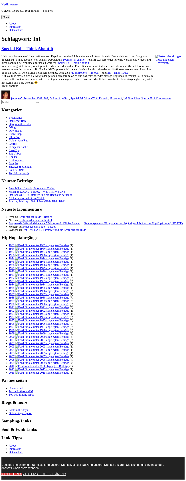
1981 (12, 274)
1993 (12, 313)
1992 (12, 310)
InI (125, 98)
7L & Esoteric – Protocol (85, 72)
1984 (12, 284)
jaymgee (16, 98)
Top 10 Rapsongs (19, 173)
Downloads (15, 130)
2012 (12, 369)
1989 (45, 98)
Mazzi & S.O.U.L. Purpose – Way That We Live (37, 191)
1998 (12, 330)
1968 (12, 255)
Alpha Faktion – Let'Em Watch (27, 198)
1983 (12, 281)
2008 (12, 359)
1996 (12, 323)
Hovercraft (116, 98)
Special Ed (76, 98)
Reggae (13, 156)
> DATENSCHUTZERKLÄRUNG (44, 474)
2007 (12, 356)
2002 (12, 343)
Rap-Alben (15, 153)
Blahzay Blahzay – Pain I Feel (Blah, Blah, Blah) (37, 201)
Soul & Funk (16, 169)
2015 (12, 372)
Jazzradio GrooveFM (21, 391)
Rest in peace (16, 160)
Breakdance (15, 117)
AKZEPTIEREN (11, 474)
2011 (11, 366)
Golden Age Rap (59, 98)
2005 (12, 353)
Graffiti (13, 143)
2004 (12, 349)
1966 (12, 248)
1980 (12, 271)
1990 (12, 304)
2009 (12, 362)
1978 (12, 264)
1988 (12, 297)
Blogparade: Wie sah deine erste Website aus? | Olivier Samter (44, 223)
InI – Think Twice (117, 72)
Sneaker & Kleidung (20, 166)
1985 (12, 287)
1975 (12, 261)
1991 (12, 307)
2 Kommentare (162, 98)
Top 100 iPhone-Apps (21, 394)
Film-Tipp (14, 137)
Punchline (134, 98)
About (12, 23)
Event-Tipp (15, 133)
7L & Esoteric (100, 98)
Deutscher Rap (17, 120)
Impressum (15, 26)
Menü (6, 17)
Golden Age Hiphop (20, 413)
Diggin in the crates (20, 124)
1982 (12, 277)
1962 (12, 245)
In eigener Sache (18, 147)
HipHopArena (9, 4)
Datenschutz (16, 30)
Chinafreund (16, 388)
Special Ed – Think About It (27, 48)
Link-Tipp (14, 150)
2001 (12, 340)
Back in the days (18, 410)
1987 (12, 294)
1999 (12, 333)
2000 (12, 336)
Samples (13, 163)
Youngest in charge (73, 59)
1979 (12, 268)
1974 (12, 258)
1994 (12, 317)
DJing (12, 127)
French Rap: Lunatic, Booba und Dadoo (32, 188)
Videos (88, 98)
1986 (12, 291)
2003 (12, 346)
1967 (12, 251)
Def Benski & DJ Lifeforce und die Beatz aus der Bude (40, 194)
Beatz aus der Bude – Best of (35, 216)
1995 (12, 320)
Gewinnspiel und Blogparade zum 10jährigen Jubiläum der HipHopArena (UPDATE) (133, 223)
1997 (12, 326)
